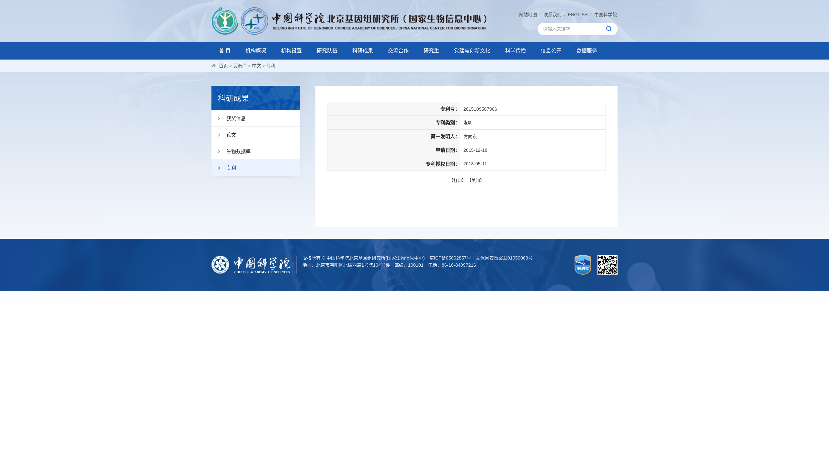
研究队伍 (327, 50)
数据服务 (586, 50)
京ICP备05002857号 (450, 258)
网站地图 (528, 14)
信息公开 (551, 50)
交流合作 (398, 50)
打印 (457, 180)
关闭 (475, 180)
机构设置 (291, 50)
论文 (231, 135)
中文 (256, 65)
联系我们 (552, 14)
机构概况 (255, 50)
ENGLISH (578, 14)
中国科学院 (605, 14)
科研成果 (362, 50)
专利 (270, 65)
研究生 (431, 50)
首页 (223, 65)
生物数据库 (238, 151)
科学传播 (515, 50)
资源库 (240, 65)
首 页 (225, 50)
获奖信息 (236, 118)
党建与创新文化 (472, 50)
